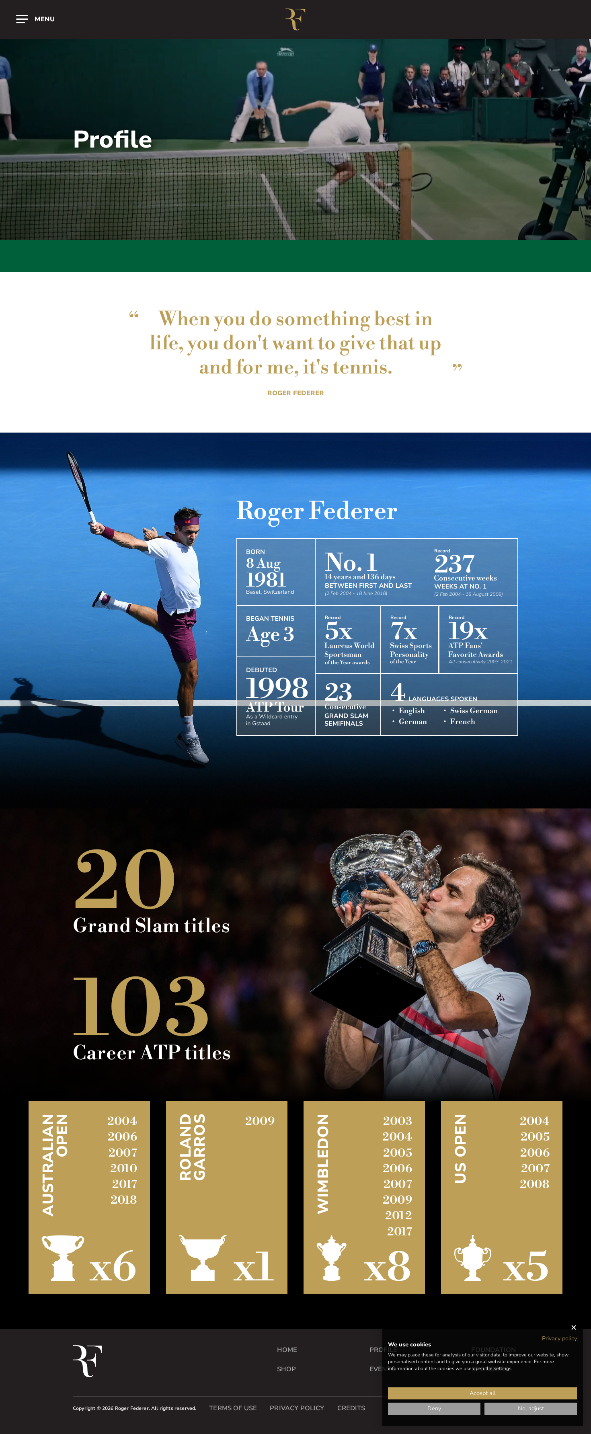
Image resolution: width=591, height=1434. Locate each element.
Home (287, 1350)
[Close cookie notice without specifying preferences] (573, 1327)
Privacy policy (559, 1338)
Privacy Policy (297, 1408)
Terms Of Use (233, 1408)
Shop (286, 1369)
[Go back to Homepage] (295, 19)
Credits (351, 1408)
